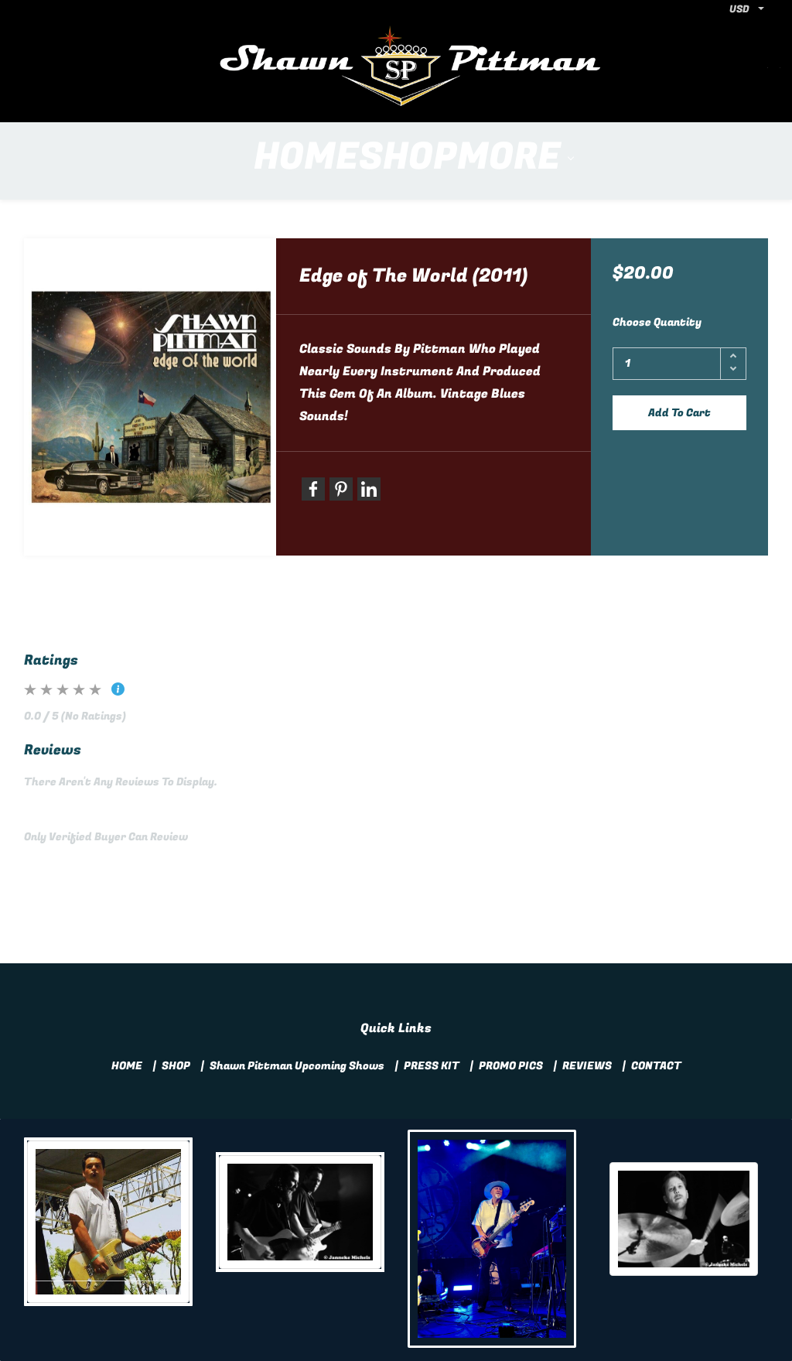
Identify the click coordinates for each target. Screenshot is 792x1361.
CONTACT (656, 1066)
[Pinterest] (341, 489)
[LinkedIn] (369, 489)
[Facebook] (313, 489)
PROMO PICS (511, 1066)
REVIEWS (587, 1066)
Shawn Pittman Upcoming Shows (297, 1066)
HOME (126, 1066)
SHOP (176, 1066)
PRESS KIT (431, 1066)
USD (739, 9)
